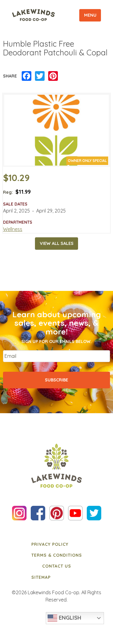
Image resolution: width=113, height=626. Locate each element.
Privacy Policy (49, 544)
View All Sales (57, 243)
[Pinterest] (53, 76)
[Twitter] (40, 76)
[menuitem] (57, 544)
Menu (90, 15)
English (69, 617)
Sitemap (41, 577)
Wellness (12, 229)
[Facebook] (26, 76)
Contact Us (56, 566)
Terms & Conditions (56, 555)
